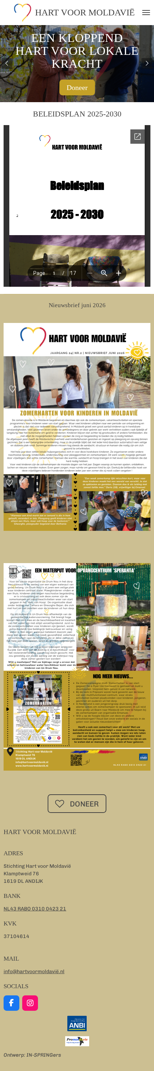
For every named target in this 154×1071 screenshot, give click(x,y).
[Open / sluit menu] (146, 12)
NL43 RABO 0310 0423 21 (35, 909)
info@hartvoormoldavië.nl (34, 971)
